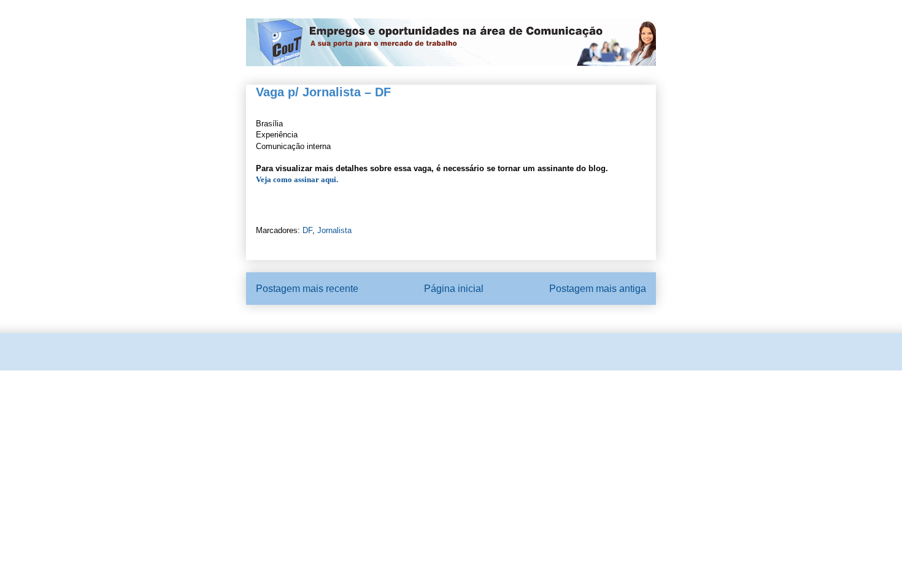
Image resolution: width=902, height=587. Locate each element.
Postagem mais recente (307, 288)
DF (307, 230)
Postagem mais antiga (597, 288)
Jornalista (334, 230)
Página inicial (454, 288)
